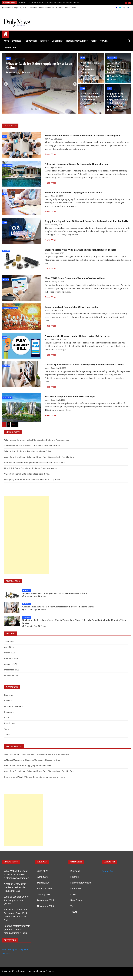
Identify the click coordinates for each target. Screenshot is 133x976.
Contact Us (10, 47)
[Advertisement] (26, 535)
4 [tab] (43, 109)
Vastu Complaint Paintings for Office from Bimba (71, 307)
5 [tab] (47, 109)
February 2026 (11, 658)
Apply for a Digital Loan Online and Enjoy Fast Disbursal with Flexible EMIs (40, 65)
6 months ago (15, 72)
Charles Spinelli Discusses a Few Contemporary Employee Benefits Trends (84, 364)
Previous (5, 83)
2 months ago (89, 79)
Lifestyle (57, 41)
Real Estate (112, 57)
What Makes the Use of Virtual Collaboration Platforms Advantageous (90, 69)
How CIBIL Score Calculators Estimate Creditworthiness (75, 278)
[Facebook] (116, 8)
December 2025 (11, 670)
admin (28, 72)
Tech (74, 8)
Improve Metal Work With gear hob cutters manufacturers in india (49, 2)
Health (67, 8)
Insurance (9, 712)
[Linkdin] (128, 8)
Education (33, 8)
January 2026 (10, 664)
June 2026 (9, 641)
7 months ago (31, 596)
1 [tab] (32, 109)
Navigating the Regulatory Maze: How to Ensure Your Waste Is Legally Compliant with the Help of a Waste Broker (74, 621)
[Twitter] (120, 8)
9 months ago (31, 626)
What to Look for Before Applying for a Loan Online (90, 96)
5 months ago (89, 103)
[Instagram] (125, 8)
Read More (50, 154)
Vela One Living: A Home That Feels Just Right (70, 396)
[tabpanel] (39, 83)
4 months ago (116, 76)
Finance (6, 279)
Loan (8, 58)
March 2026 (9, 653)
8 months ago (31, 610)
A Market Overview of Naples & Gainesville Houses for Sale (76, 164)
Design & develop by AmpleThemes (36, 971)
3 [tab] (39, 109)
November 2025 (11, 675)
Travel (104, 41)
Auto (6, 41)
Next (74, 83)
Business (59, 8)
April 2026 (9, 647)
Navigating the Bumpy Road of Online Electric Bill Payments (77, 336)
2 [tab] (35, 109)
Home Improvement (46, 8)
